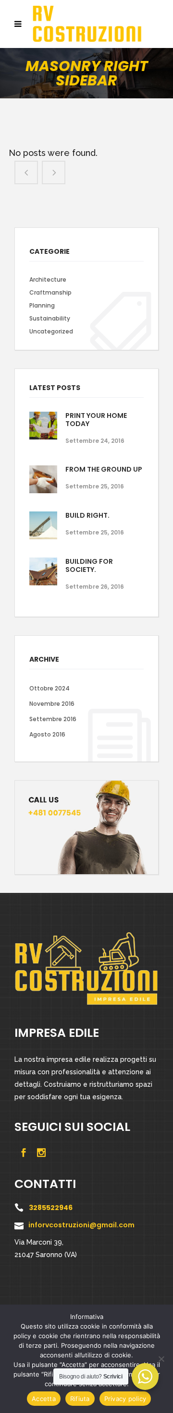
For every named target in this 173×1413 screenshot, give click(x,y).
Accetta (44, 1398)
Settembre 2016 (52, 719)
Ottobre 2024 (49, 688)
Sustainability (49, 318)
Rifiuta (80, 1398)
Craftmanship (50, 292)
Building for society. (89, 565)
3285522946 (51, 1207)
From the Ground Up (103, 469)
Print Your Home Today (96, 419)
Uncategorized (51, 331)
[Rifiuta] (161, 1359)
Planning (42, 305)
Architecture (47, 279)
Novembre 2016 (51, 704)
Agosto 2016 (47, 734)
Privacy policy (125, 1398)
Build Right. (87, 515)
